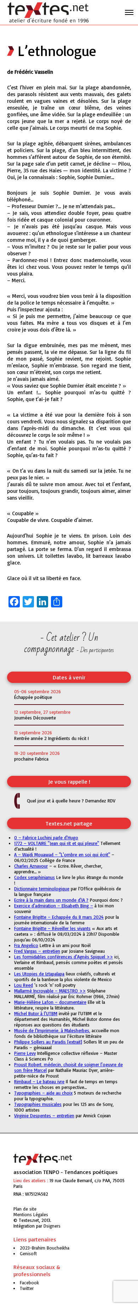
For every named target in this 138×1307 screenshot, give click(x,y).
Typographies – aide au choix (43, 1093)
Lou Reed (23, 985)
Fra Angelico (26, 945)
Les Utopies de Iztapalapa (39, 974)
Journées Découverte (35, 718)
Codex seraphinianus (34, 877)
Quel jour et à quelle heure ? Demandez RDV (71, 800)
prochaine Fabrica (31, 759)
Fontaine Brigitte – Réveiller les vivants (52, 928)
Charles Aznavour (31, 866)
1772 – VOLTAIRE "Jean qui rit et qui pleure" (56, 843)
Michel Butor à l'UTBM (35, 1013)
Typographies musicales (38, 1104)
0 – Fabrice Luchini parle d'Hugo (46, 837)
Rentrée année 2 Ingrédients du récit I (51, 738)
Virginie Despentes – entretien (44, 1115)
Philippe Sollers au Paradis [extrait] (48, 1042)
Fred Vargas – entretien (37, 951)
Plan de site (24, 1209)
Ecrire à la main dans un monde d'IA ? (51, 900)
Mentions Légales (30, 1214)
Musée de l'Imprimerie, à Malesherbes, (52, 1030)
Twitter (27, 1288)
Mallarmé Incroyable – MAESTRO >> (50, 991)
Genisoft (52, 1226)
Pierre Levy (25, 1053)
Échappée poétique (33, 697)
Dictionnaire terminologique (41, 888)
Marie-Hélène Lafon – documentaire (50, 1002)
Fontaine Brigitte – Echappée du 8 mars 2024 (59, 917)
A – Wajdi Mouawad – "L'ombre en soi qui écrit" (62, 854)
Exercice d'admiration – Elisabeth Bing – (53, 905)
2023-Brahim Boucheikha (44, 1248)
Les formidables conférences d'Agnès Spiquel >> (63, 957)
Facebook (29, 1282)
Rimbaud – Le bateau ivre (39, 1081)
